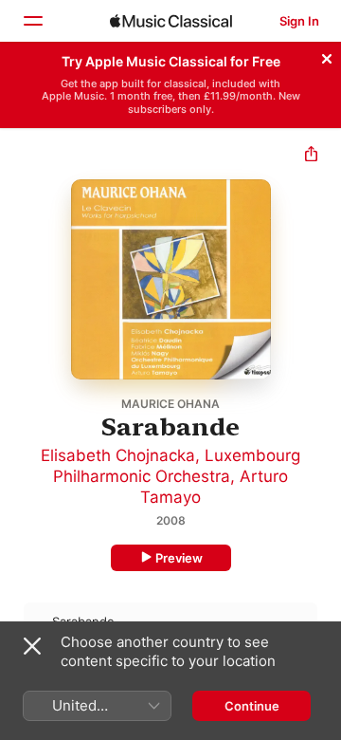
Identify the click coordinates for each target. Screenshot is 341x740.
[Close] (327, 56)
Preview (179, 557)
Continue (251, 705)
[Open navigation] (32, 21)
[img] (171, 21)
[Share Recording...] (311, 156)
